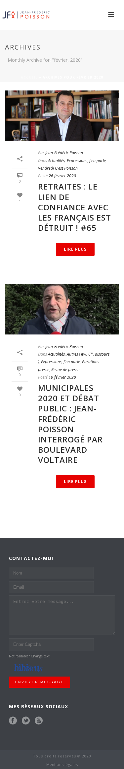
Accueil (29, 77)
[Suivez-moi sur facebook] (13, 721)
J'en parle (97, 160)
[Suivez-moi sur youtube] (39, 721)
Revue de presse (65, 369)
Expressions (77, 160)
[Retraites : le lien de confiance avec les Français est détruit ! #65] (62, 115)
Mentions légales (62, 764)
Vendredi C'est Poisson (58, 168)
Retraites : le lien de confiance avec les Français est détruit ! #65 (74, 207)
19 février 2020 (62, 377)
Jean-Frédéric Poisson (64, 153)
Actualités (56, 160)
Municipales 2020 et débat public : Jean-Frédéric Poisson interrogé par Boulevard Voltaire (70, 423)
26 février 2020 (62, 176)
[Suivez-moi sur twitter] (26, 721)
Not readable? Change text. (30, 656)
